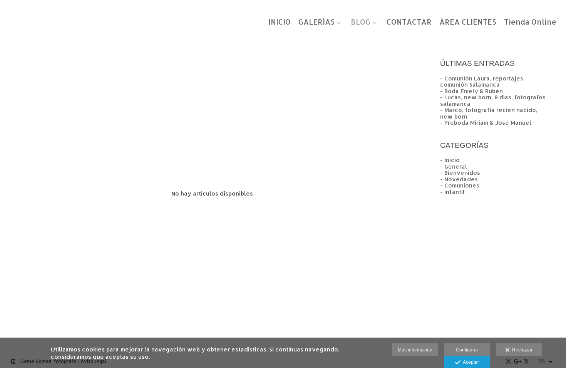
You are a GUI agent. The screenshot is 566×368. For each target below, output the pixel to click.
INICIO (279, 22)
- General (453, 166)
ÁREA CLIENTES (467, 22)
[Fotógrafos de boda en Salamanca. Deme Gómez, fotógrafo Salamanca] (7, 14)
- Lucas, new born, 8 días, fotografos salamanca (493, 100)
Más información (415, 350)
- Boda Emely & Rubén (471, 91)
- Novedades (459, 179)
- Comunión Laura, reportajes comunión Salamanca (481, 82)
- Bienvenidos (460, 172)
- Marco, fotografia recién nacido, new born (489, 113)
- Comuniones (459, 185)
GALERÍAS (316, 22)
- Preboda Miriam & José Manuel (485, 122)
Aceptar (470, 362)
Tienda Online (530, 22)
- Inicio (450, 160)
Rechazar (521, 350)
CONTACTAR (409, 22)
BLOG (360, 22)
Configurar (467, 350)
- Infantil (452, 192)
